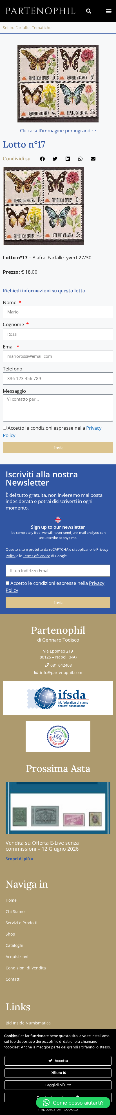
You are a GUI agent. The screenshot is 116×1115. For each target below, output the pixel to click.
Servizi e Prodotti (21, 922)
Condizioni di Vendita (26, 968)
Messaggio (14, 391)
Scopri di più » (20, 858)
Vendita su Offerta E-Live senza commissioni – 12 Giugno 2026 (42, 845)
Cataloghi (14, 945)
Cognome (14, 324)
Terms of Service (36, 555)
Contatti (13, 979)
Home (11, 900)
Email (9, 346)
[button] (108, 11)
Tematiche (42, 27)
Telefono (12, 368)
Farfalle (22, 27)
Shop (10, 934)
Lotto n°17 (24, 144)
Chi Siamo (15, 911)
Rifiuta (56, 1073)
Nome (10, 302)
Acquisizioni (17, 956)
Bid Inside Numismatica (28, 1023)
